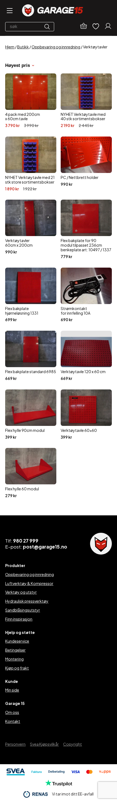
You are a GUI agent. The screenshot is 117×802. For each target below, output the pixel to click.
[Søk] (48, 26)
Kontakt (12, 721)
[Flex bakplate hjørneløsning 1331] (30, 295)
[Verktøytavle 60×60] (86, 414)
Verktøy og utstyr (21, 592)
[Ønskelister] (96, 27)
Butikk (23, 46)
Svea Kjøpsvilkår (44, 744)
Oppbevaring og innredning (56, 46)
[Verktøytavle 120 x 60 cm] (86, 356)
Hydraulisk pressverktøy (26, 601)
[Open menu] (9, 11)
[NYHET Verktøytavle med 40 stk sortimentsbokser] (86, 100)
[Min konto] (108, 26)
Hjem (9, 46)
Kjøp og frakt (17, 667)
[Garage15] (52, 11)
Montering (14, 659)
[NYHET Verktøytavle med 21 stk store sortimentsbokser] (30, 164)
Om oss (12, 712)
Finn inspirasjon (18, 619)
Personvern (15, 744)
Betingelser (15, 650)
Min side (12, 690)
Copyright (72, 744)
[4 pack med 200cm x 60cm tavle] (30, 100)
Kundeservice (17, 641)
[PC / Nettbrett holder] (86, 164)
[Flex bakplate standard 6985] (30, 356)
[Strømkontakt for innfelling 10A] (86, 295)
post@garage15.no (45, 547)
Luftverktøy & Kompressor (29, 583)
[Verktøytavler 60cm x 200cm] (30, 229)
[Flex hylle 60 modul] (30, 473)
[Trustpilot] (58, 784)
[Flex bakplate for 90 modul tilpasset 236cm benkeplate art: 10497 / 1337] (86, 229)
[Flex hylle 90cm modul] (30, 414)
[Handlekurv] (83, 26)
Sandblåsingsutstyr (22, 610)
